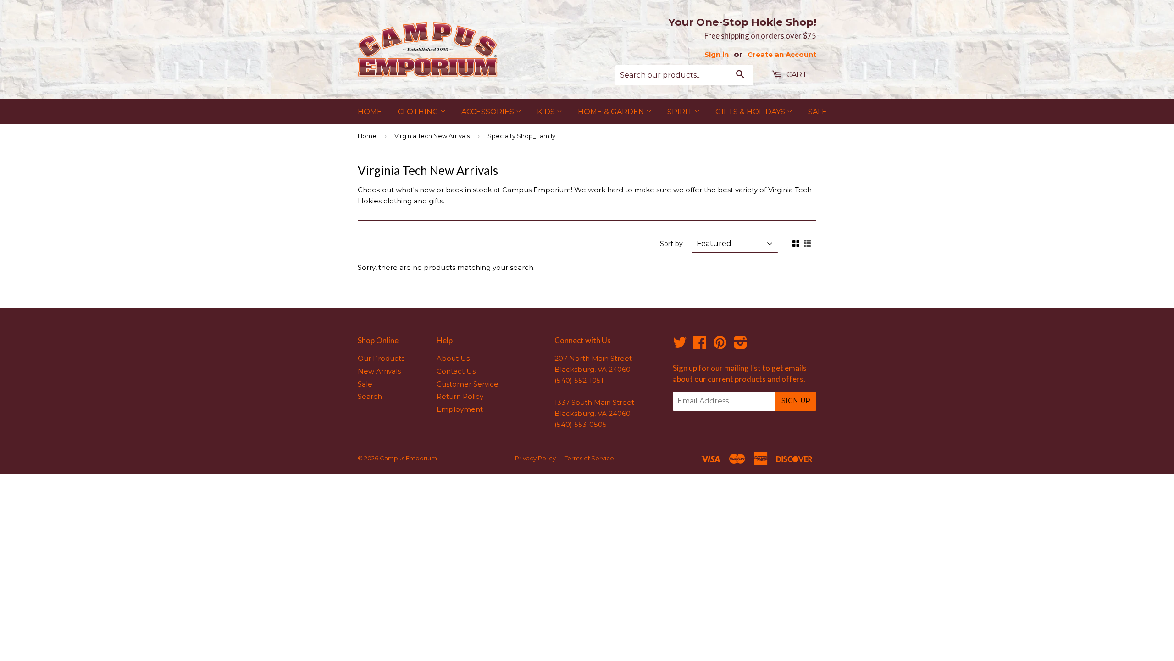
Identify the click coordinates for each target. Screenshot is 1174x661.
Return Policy (460, 396)
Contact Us (456, 371)
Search (370, 396)
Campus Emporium (408, 458)
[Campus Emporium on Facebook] (700, 345)
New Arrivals (379, 371)
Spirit (680, 111)
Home (370, 111)
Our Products (381, 358)
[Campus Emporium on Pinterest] (720, 345)
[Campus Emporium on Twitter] (680, 345)
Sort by (671, 244)
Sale (817, 111)
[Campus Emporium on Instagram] (740, 345)
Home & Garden (612, 111)
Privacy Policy (535, 458)
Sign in (716, 54)
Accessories (488, 111)
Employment (460, 409)
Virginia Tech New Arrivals (432, 136)
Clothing (419, 111)
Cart (796, 74)
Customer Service (467, 384)
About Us (453, 358)
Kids (547, 111)
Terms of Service (589, 458)
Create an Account (782, 54)
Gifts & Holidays (751, 111)
